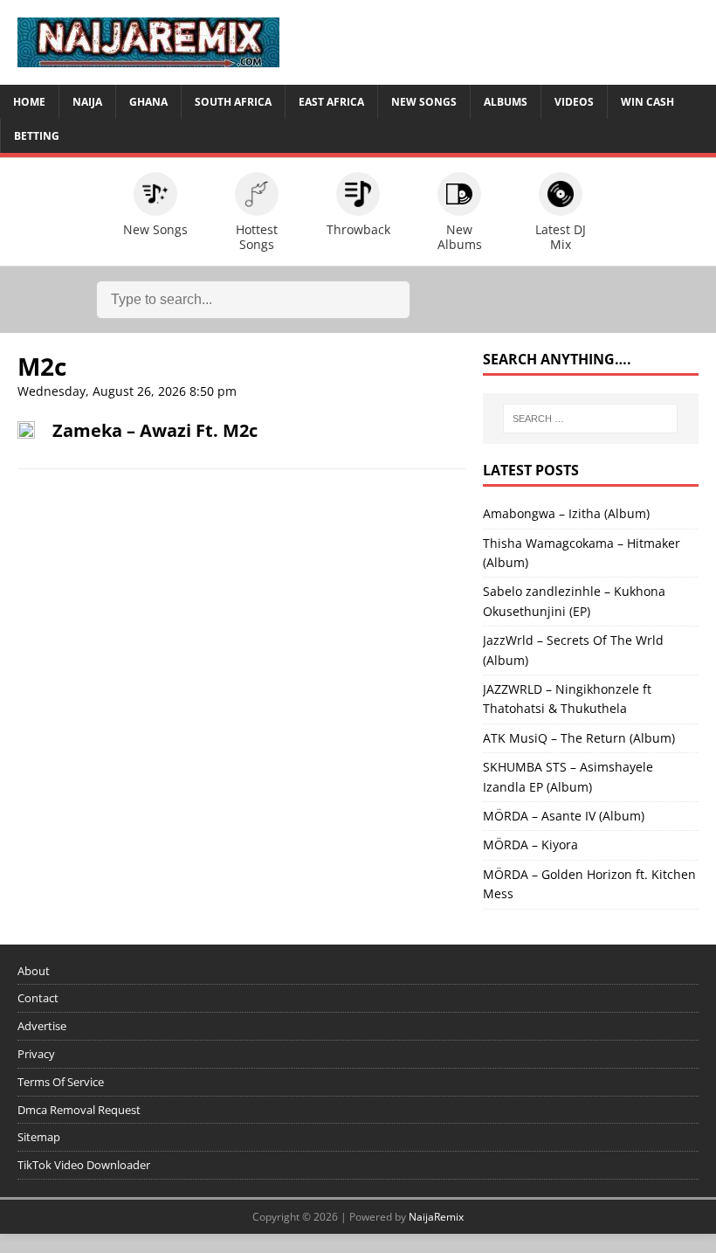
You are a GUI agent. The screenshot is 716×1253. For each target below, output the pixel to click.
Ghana (148, 101)
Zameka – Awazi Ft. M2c (155, 430)
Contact (38, 998)
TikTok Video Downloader (83, 1165)
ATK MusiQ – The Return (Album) (579, 738)
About (33, 971)
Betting (36, 135)
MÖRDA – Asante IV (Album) (563, 815)
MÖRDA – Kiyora (530, 844)
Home (29, 101)
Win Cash (647, 101)
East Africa (331, 101)
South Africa (233, 101)
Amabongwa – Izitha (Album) (566, 513)
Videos (574, 101)
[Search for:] (590, 418)
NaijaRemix (436, 1216)
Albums (505, 101)
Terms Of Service (60, 1082)
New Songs (424, 101)
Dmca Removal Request (79, 1110)
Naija (87, 101)
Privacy (36, 1054)
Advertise (41, 1026)
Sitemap (38, 1137)
